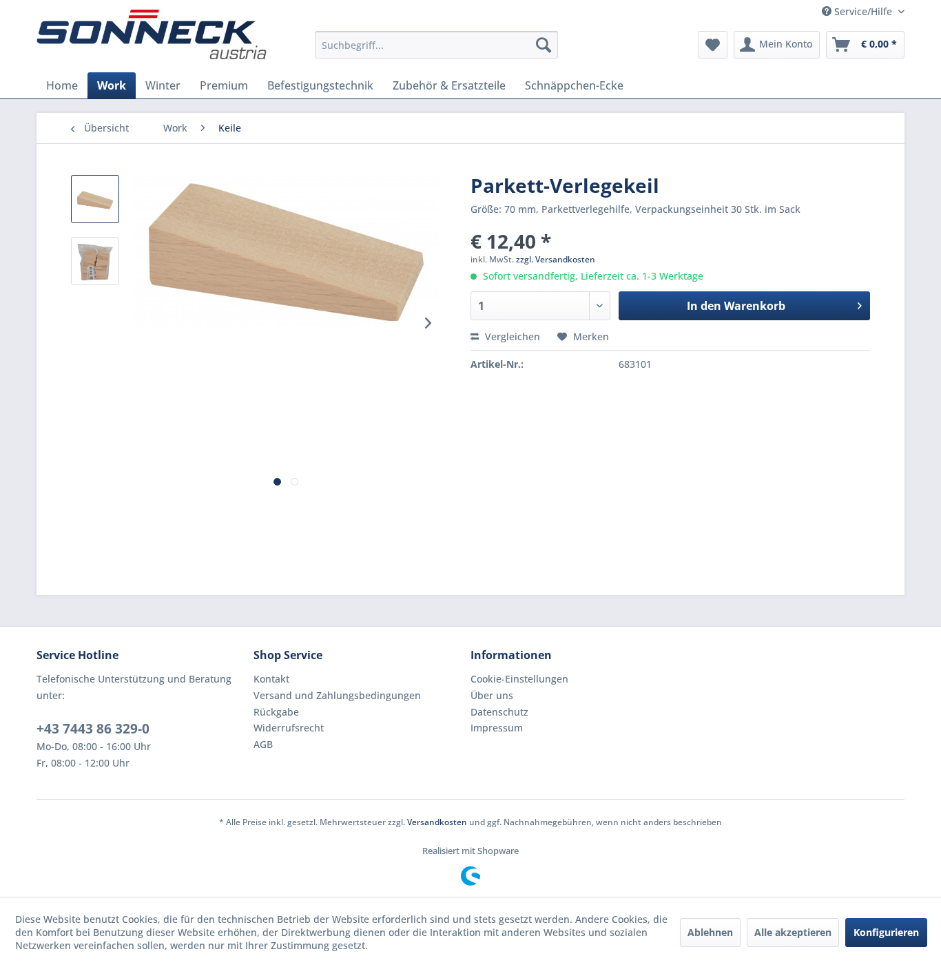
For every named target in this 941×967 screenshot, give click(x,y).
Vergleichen (511, 336)
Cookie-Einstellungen (519, 678)
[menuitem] (436, 45)
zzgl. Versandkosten (555, 259)
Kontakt (271, 678)
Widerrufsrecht (289, 727)
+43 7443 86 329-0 (93, 729)
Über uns (491, 695)
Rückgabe (276, 711)
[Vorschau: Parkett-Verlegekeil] (95, 199)
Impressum (496, 727)
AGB (263, 744)
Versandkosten (437, 822)
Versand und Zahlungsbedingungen (337, 695)
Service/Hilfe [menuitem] (863, 11)
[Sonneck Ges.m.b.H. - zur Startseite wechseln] (152, 34)
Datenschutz (499, 711)
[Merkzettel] (712, 45)
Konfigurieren (886, 932)
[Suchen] (543, 45)
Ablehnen (710, 932)
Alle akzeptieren (792, 932)
